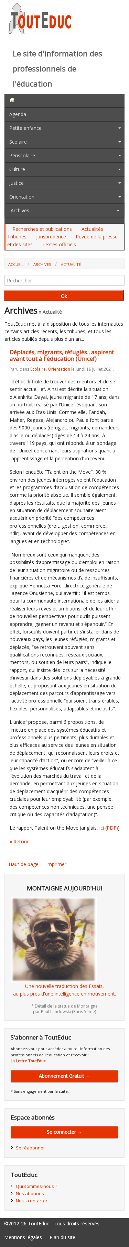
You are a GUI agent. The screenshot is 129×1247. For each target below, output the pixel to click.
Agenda (17, 114)
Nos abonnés (30, 1193)
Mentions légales (23, 1237)
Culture (17, 169)
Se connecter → (64, 1131)
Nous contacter (31, 1201)
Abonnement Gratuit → (64, 1075)
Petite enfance (25, 128)
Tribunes (16, 236)
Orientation (21, 196)
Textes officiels (59, 244)
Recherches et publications (42, 229)
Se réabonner (30, 1148)
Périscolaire (22, 155)
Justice (16, 183)
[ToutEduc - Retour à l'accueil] (41, 32)
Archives (20, 210)
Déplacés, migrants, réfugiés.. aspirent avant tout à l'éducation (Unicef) (62, 355)
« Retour (19, 841)
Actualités (92, 229)
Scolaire (18, 141)
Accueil (15, 264)
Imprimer (56, 864)
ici (108, 827)
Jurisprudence (51, 236)
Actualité (71, 264)
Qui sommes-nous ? (36, 1186)
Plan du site (62, 1237)
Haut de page (24, 864)
